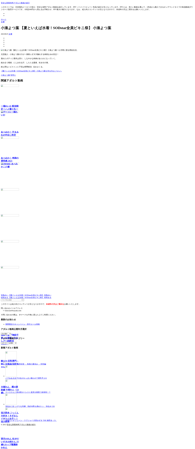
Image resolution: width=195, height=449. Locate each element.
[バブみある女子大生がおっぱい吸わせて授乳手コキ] (11, 376)
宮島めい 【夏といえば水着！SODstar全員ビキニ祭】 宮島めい (26, 295)
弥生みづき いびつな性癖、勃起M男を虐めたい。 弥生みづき (30, 406)
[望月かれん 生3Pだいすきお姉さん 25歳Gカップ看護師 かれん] (97, 279)
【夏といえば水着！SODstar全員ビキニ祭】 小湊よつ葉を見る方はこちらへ (31, 71)
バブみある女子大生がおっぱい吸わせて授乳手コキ (26, 378)
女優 (10, 34)
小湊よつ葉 (5, 75)
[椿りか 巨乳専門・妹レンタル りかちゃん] (97, 201)
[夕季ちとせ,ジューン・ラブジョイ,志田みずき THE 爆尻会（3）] (11, 418)
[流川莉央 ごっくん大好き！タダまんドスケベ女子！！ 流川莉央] (97, 253)
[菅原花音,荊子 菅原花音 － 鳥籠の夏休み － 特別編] (11, 362)
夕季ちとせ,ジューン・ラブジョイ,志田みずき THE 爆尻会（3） (31, 420)
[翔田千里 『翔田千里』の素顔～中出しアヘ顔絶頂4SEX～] (97, 175)
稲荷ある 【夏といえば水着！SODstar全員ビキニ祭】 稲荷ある (26, 297)
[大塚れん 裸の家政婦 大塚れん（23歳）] (97, 227)
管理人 (13, 75)
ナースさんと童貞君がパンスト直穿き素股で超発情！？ (28, 392)
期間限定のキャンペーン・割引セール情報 (22, 324)
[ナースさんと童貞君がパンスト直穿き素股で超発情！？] (11, 390)
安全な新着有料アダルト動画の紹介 (15, 3)
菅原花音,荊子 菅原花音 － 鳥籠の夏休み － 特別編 (25, 364)
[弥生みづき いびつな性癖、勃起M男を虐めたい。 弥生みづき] (11, 404)
